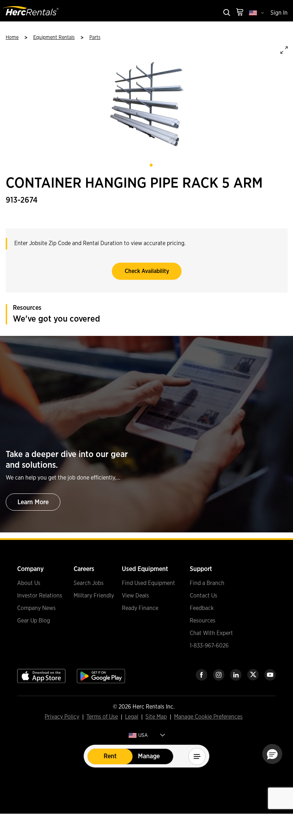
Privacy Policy (62, 717)
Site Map (156, 717)
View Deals (135, 596)
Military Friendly (94, 596)
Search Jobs (89, 583)
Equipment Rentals (54, 37)
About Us (28, 583)
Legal (131, 717)
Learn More (33, 502)
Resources (202, 621)
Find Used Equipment (148, 583)
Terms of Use (102, 717)
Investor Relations (39, 596)
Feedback (202, 608)
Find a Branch (207, 583)
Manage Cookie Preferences (208, 717)
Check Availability (147, 271)
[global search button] (226, 13)
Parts (94, 37)
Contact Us (203, 596)
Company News (36, 608)
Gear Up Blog (33, 621)
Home (12, 37)
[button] (272, 754)
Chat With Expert (211, 633)
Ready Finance (140, 608)
